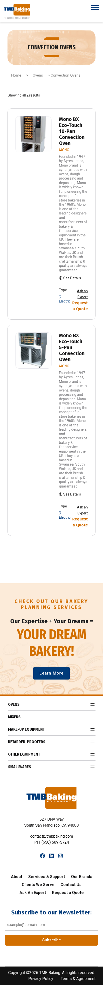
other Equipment (24, 754)
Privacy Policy (40, 978)
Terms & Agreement (78, 978)
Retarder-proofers (26, 741)
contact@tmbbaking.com (51, 836)
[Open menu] (93, 704)
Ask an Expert (82, 294)
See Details (71, 278)
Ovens (38, 75)
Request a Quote (80, 305)
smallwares (19, 766)
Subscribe (51, 940)
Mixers (14, 716)
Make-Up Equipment (26, 729)
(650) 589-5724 (55, 842)
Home (16, 75)
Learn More (51, 673)
